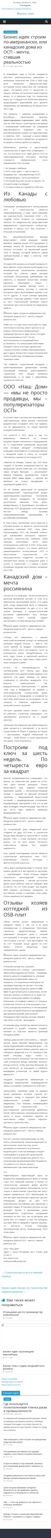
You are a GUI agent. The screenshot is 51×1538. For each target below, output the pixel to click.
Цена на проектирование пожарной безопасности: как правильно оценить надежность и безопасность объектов (21, 1490)
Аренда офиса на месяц (12, 1381)
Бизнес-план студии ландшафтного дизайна (24, 1367)
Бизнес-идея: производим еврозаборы (18, 1353)
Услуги (7, 1399)
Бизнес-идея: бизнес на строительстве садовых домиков (24, 1289)
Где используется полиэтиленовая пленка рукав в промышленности (25, 1407)
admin (20, 66)
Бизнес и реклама (9, 1379)
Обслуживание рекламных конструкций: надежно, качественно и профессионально (23, 1452)
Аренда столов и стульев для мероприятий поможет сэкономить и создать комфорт (23, 1515)
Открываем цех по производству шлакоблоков (22, 1313)
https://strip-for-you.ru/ (11, 1384)
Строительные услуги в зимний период (22, 1274)
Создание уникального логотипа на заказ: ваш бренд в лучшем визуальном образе (24, 1476)
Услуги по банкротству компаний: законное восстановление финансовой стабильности (23, 1464)
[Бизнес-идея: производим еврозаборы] (26, 1325)
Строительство (10, 32)
